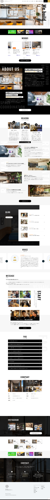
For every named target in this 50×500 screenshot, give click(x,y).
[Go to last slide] (7, 261)
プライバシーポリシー (8, 493)
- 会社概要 (42, 488)
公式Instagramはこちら (35, 433)
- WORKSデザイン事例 (36, 487)
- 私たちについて (35, 488)
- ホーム (34, 486)
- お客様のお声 (42, 486)
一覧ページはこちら (9, 217)
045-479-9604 (38, 476)
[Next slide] (43, 261)
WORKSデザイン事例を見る (25, 60)
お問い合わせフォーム (25, 476)
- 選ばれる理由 (35, 491)
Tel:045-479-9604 (40, 1)
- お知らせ (34, 492)
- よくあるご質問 (43, 487)
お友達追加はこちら (11, 476)
